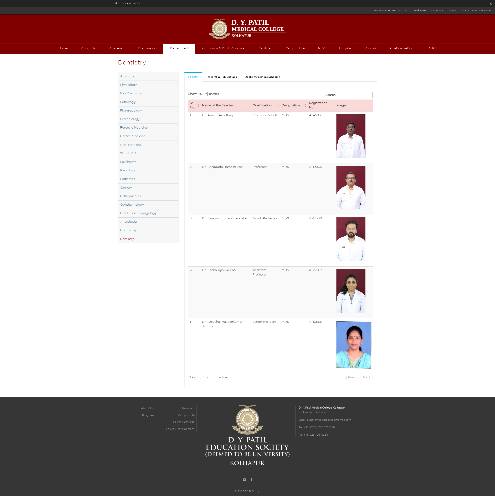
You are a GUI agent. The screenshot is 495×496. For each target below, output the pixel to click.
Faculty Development (180, 429)
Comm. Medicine (132, 136)
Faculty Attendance (476, 10)
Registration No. (318, 105)
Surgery (126, 187)
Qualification (262, 105)
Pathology (128, 102)
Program (148, 415)
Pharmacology (131, 110)
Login (452, 10)
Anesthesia (128, 221)
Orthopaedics (130, 196)
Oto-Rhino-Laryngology (138, 213)
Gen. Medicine (131, 144)
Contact (437, 10)
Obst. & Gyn (129, 230)
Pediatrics (127, 179)
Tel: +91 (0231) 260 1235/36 (317, 427)
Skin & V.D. (128, 153)
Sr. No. (192, 105)
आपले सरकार (420, 10)
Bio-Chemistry (131, 93)
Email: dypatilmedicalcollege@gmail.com (325, 420)
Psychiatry (128, 161)
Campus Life (186, 415)
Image (341, 105)
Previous (354, 377)
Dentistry (127, 239)
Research (188, 408)
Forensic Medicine (134, 127)
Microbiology (130, 119)
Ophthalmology (132, 204)
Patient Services (184, 422)
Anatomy (127, 76)
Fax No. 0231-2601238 (313, 435)
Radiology (128, 170)
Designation (291, 105)
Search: (330, 95)
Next (366, 377)
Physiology (128, 84)
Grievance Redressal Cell (391, 10)
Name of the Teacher (218, 105)
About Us (147, 408)
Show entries (203, 94)
